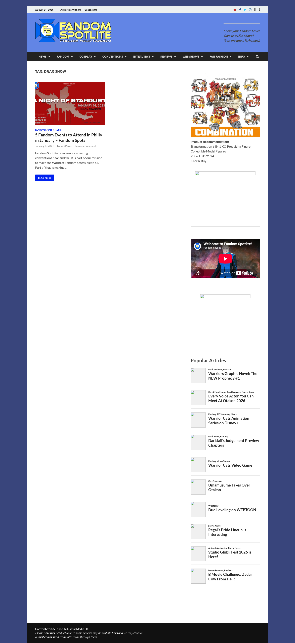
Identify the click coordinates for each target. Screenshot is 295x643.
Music (58, 129)
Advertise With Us (70, 9)
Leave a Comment (85, 146)
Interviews (141, 56)
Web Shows (191, 56)
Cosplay (85, 56)
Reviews (166, 56)
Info (241, 56)
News (43, 56)
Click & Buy (198, 161)
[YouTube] (235, 9)
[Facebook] (240, 9)
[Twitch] (255, 9)
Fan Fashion (219, 56)
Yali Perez (66, 146)
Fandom (63, 56)
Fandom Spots (43, 129)
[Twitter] (245, 9)
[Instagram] (250, 9)
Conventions (112, 56)
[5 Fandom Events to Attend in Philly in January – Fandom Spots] (70, 104)
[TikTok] (259, 9)
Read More (43, 177)
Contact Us (90, 9)
